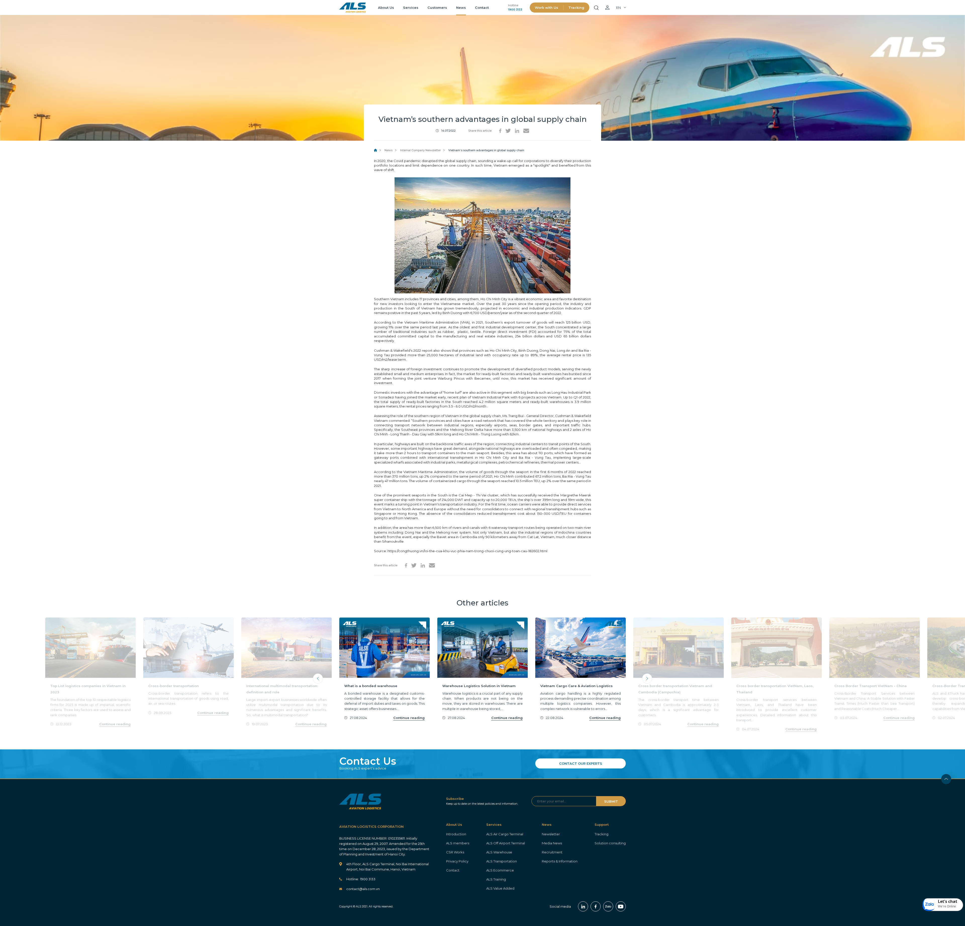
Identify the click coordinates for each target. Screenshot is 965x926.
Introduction (456, 834)
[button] (943, 904)
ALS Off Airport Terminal (505, 843)
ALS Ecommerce (500, 870)
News (461, 8)
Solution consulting (610, 843)
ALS (352, 8)
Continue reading (115, 724)
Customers (437, 8)
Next (647, 679)
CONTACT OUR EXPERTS (580, 763)
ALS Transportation (501, 861)
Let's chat (947, 901)
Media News (552, 843)
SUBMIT (611, 801)
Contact (482, 8)
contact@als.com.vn (363, 889)
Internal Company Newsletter (420, 150)
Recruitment (552, 852)
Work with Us (546, 8)
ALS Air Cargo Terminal (504, 834)
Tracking (576, 8)
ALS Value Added (500, 888)
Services (410, 8)
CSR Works (455, 852)
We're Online (947, 906)
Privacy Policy (457, 861)
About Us (386, 8)
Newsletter (551, 834)
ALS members (457, 843)
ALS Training (496, 879)
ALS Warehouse (499, 852)
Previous (318, 679)
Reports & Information (559, 861)
